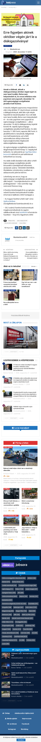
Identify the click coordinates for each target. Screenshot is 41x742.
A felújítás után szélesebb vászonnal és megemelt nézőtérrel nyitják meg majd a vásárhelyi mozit (20, 343)
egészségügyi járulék (22, 220)
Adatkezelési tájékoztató (24, 713)
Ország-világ (7, 45)
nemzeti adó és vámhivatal (10, 223)
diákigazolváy (11, 220)
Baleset (6, 582)
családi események (9, 585)
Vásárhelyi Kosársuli (9, 640)
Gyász (6, 489)
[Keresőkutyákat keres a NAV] (11, 295)
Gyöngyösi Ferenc (8, 592)
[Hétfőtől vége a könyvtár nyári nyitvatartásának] (7, 409)
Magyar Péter (21, 611)
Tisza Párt (27, 629)
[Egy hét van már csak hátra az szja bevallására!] (30, 274)
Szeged (6, 629)
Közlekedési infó (11, 516)
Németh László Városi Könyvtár (22, 618)
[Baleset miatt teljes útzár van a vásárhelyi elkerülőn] (20, 456)
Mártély (6, 618)
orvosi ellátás (22, 223)
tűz (34, 633)
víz (21, 640)
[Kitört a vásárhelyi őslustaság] (30, 493)
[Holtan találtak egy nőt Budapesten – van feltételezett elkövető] (5, 665)
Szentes (17, 629)
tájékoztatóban (9, 201)
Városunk (26, 489)
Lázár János (31, 607)
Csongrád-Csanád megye (27, 585)
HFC (20, 592)
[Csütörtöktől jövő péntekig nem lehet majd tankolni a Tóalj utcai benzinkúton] (11, 520)
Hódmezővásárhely (9, 596)
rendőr (19, 625)
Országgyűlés (21, 622)
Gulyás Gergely (31, 589)
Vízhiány (31, 640)
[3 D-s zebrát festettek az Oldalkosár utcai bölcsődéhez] (5, 694)
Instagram (12, 729)
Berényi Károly (17, 582)
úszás (5, 644)
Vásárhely (7, 636)
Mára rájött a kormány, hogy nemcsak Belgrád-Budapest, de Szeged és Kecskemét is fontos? (10, 256)
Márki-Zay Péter (28, 614)
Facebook (25, 724)
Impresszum (26, 719)
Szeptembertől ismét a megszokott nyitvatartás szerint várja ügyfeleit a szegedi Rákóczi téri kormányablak (24, 394)
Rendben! (21, 740)
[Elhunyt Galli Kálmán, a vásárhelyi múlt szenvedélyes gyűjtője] (11, 493)
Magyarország (7, 611)
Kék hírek (8, 270)
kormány (34, 596)
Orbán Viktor (7, 622)
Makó (32, 611)
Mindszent (6, 614)
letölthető (24, 212)
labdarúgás (18, 607)
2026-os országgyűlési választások (13, 578)
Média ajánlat (12, 719)
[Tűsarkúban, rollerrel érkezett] (5, 685)
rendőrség (29, 625)
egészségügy (7, 589)
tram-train (25, 633)
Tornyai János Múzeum (10, 633)
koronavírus (7, 600)
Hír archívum (12, 724)
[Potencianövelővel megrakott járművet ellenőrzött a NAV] (11, 274)
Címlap (20, 339)
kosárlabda (33, 603)
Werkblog (24, 729)
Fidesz (19, 589)
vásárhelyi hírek (20, 636)
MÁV (17, 614)
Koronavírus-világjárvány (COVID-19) (14, 603)
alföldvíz (32, 578)
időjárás (23, 596)
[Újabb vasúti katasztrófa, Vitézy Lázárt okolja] (5, 675)
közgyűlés (6, 607)
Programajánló (8, 625)
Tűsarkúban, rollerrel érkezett (21, 682)
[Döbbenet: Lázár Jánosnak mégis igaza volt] (5, 656)
